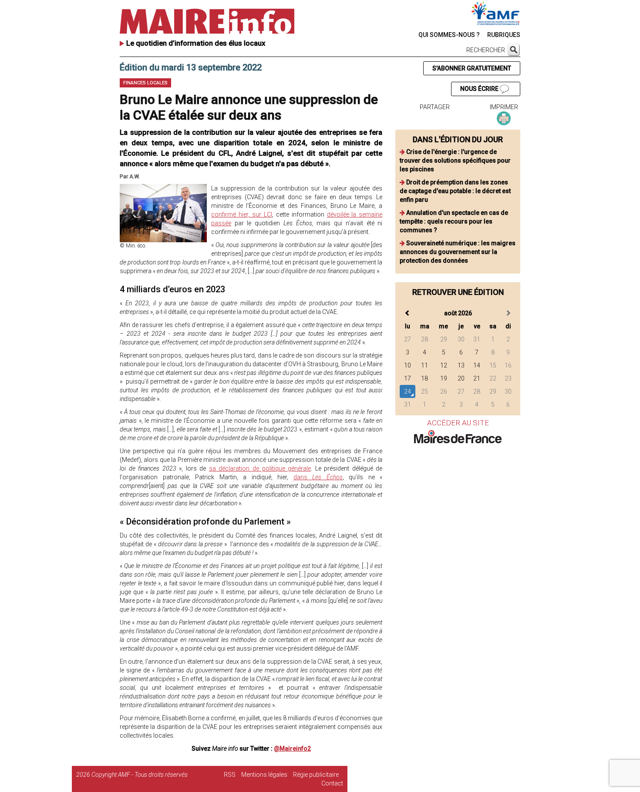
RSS (230, 774)
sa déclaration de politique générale (260, 468)
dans (318, 477)
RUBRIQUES (503, 34)
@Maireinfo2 (292, 748)
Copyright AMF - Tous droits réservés (139, 774)
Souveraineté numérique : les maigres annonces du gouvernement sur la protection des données (457, 252)
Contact (332, 783)
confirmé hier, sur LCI (241, 214)
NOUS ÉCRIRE (480, 88)
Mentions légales (264, 774)
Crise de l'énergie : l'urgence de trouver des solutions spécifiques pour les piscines (455, 160)
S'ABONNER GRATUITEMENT (471, 68)
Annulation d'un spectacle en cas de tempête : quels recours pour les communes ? (454, 221)
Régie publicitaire (316, 774)
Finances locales (145, 83)
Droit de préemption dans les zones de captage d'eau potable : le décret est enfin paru (455, 191)
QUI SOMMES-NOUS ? (449, 34)
